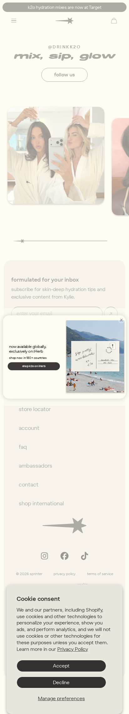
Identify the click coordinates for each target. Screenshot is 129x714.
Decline (61, 682)
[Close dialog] (121, 319)
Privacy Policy (72, 649)
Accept (61, 665)
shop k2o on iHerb (34, 366)
